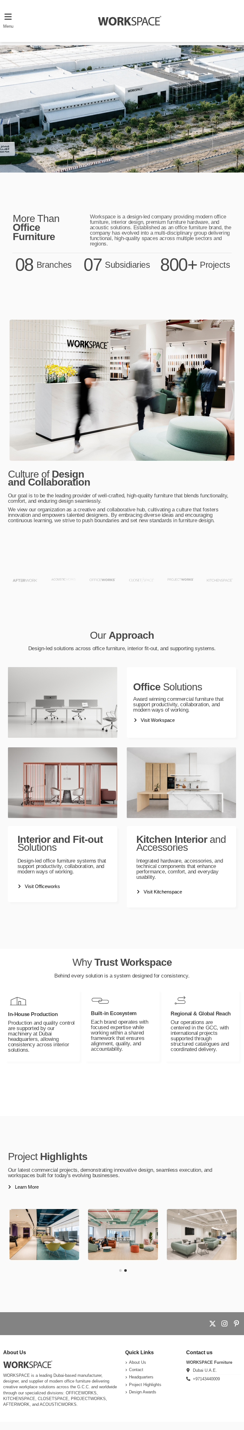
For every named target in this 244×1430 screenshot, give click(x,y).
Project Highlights (145, 1384)
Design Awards (142, 1392)
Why (122, 962)
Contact (136, 1369)
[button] (120, 1270)
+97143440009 (206, 1379)
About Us (137, 1362)
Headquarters (141, 1377)
